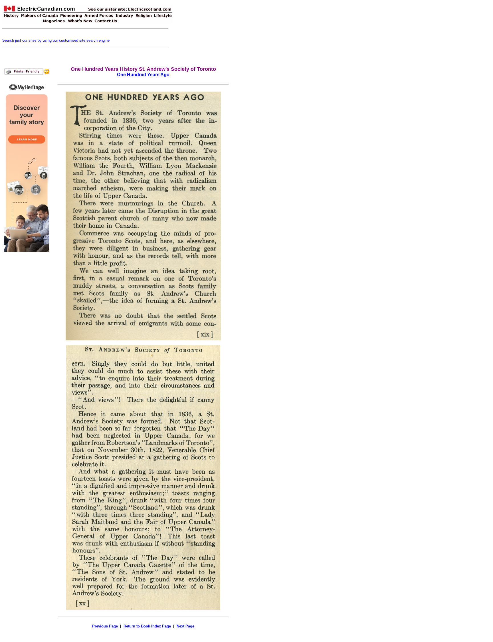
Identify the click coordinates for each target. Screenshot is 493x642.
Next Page (185, 626)
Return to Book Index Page (147, 626)
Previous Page (105, 626)
